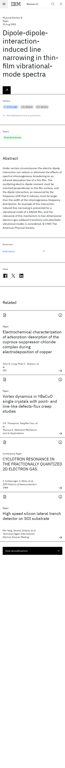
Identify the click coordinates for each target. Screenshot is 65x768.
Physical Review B (12, 17)
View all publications (16, 550)
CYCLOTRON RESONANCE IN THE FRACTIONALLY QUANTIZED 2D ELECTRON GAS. (32, 463)
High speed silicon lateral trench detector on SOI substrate (32, 516)
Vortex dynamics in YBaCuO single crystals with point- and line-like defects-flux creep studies (30, 404)
